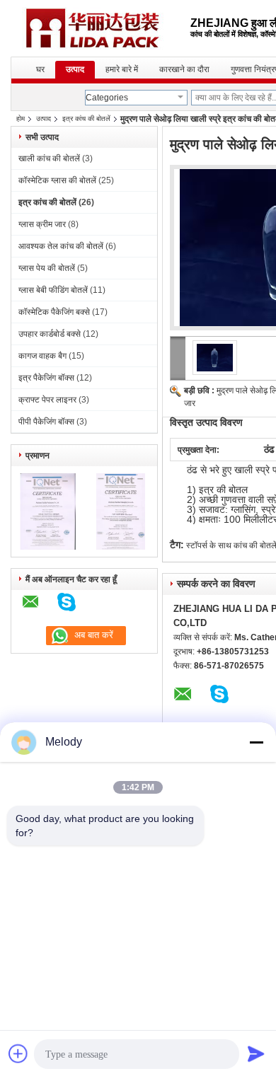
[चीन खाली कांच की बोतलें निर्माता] (100, 28)
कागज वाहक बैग (42, 356)
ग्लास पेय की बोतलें (46, 268)
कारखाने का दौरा (184, 69)
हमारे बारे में (121, 69)
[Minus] (256, 742)
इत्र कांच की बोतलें (86, 118)
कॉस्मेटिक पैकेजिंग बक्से (54, 312)
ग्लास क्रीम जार (42, 224)
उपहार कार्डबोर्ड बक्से (49, 334)
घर (40, 69)
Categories (107, 98)
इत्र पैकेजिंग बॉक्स (46, 378)
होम (20, 118)
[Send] (256, 1053)
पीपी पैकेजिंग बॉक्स (46, 422)
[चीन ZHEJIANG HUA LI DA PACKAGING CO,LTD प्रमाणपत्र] (47, 547)
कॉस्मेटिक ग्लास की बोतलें (57, 180)
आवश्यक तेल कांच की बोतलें (60, 246)
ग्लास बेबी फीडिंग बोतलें (53, 290)
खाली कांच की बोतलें (49, 158)
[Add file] (18, 1053)
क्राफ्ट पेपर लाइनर (47, 400)
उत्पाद (75, 69)
